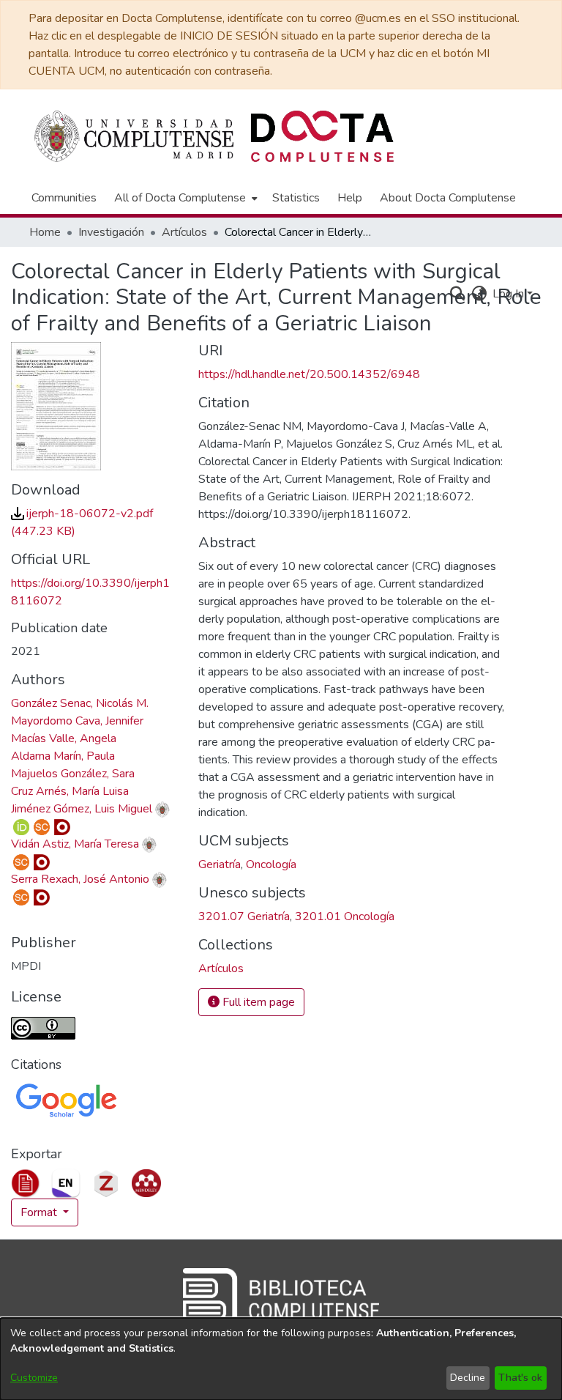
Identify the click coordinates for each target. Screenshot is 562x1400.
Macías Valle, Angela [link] (63, 738)
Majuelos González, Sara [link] (73, 774)
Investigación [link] (111, 232)
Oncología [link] (271, 864)
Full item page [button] (257, 1002)
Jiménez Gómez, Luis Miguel (81, 809)
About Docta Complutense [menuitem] (448, 198)
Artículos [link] (184, 232)
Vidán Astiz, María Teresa (75, 844)
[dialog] (281, 1359)
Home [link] (45, 232)
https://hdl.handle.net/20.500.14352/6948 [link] (309, 374)
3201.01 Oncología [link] (344, 916)
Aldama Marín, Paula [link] (63, 756)
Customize (34, 1378)
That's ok (520, 1378)
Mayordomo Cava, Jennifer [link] (77, 721)
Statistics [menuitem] (296, 198)
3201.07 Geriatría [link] (244, 916)
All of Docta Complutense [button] (180, 198)
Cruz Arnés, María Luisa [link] (70, 791)
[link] (221, 968)
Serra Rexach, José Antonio (80, 879)
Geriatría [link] (219, 864)
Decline (467, 1378)
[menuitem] (184, 198)
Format (40, 1212)
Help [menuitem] (349, 198)
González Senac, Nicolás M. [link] (80, 703)
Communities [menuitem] (64, 198)
